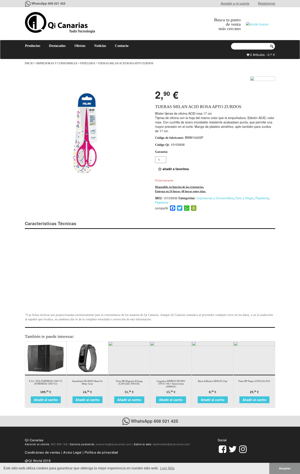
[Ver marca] (262, 82)
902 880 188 (59, 444)
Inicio (29, 63)
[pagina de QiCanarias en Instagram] (243, 448)
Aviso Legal (72, 452)
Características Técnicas (50, 223)
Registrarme (266, 3)
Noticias (100, 46)
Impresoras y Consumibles (56, 63)
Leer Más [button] (167, 468)
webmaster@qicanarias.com (171, 444)
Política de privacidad (101, 452)
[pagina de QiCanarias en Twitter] (233, 448)
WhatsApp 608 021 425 (48, 3)
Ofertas (79, 46)
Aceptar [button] (285, 468)
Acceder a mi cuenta (235, 3)
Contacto (121, 46)
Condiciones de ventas (42, 452)
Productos (32, 46)
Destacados (57, 46)
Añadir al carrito (46, 399)
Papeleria (87, 63)
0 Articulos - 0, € (262, 54)
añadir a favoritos (175, 169)
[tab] (54, 223)
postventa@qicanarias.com (113, 444)
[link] (222, 448)
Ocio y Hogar (244, 198)
